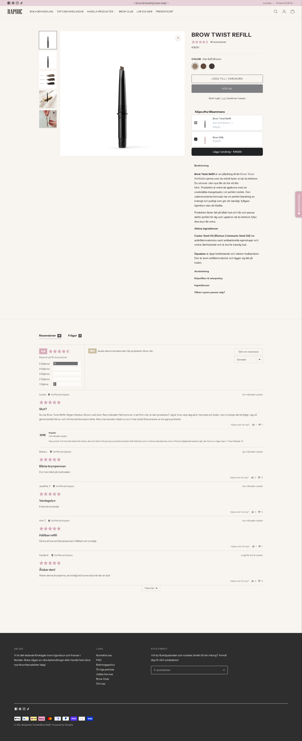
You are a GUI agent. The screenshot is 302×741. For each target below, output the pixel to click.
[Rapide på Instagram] (17, 3)
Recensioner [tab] (49, 335)
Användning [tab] (201, 271)
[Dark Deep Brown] (211, 66)
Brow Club (126, 11)
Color (196, 59)
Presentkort (164, 11)
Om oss (100, 683)
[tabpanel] (227, 218)
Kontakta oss (104, 655)
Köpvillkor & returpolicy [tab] (208, 278)
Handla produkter (100, 11)
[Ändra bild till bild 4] (48, 99)
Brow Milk (218, 137)
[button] (209, 41)
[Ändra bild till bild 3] (48, 79)
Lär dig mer (144, 11)
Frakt (224, 98)
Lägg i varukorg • (227, 151)
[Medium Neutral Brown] (203, 66)
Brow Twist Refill (222, 118)
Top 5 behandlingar (70, 11)
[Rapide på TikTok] (21, 3)
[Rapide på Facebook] (9, 3)
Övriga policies (105, 669)
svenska (267, 3)
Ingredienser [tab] (201, 285)
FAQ (98, 660)
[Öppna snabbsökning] (275, 11)
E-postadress (161, 666)
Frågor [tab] (74, 335)
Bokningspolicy (105, 664)
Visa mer (149, 588)
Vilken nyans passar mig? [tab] (209, 292)
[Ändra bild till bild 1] (48, 40)
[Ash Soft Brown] (195, 66)
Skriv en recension (249, 351)
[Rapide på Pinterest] (13, 3)
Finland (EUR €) (284, 3)
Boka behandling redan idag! (151, 2)
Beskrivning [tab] (201, 165)
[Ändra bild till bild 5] (48, 119)
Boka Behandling (41, 11)
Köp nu (227, 88)
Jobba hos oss (104, 674)
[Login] (284, 11)
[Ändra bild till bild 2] (48, 60)
